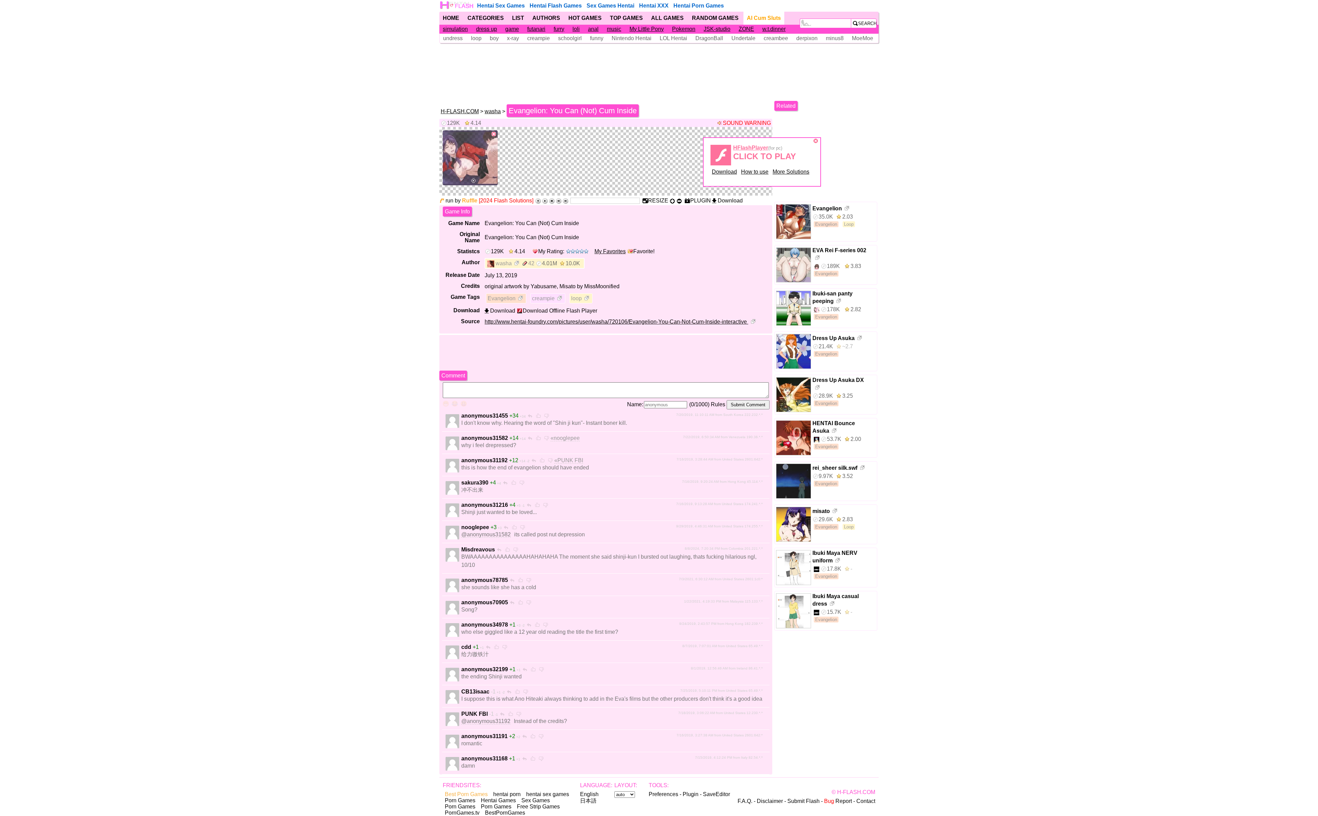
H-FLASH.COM (460, 111)
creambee (776, 38)
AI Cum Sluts (764, 18)
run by (461, 200)
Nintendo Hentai (631, 38)
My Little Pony (646, 29)
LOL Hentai (673, 38)
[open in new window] (517, 264)
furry (559, 29)
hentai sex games (547, 794)
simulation (455, 29)
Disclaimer (770, 801)
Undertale (743, 38)
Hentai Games (498, 800)
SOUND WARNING (747, 123)
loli (576, 29)
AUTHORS (546, 18)
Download (724, 172)
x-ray (513, 38)
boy (494, 38)
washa (493, 111)
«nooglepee (565, 438)
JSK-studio (717, 29)
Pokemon (683, 29)
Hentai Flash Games (556, 6)
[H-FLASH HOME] (457, 5)
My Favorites (610, 251)
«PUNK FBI (568, 460)
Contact (865, 801)
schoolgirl (570, 38)
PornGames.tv (462, 813)
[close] (494, 134)
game (512, 29)
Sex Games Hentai (610, 6)
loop (476, 38)
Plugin (690, 794)
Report (838, 801)
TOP (626, 18)
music (614, 29)
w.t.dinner (774, 29)
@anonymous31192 (485, 721)
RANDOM (715, 18)
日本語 (588, 801)
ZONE (746, 29)
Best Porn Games (466, 794)
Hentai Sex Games (501, 6)
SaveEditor (716, 794)
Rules (718, 404)
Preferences (663, 794)
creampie (538, 38)
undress (453, 38)
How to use (754, 172)
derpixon (807, 38)
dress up (486, 29)
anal (593, 29)
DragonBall (709, 38)
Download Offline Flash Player (560, 311)
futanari (536, 29)
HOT (585, 18)
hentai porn (507, 794)
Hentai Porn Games (698, 6)
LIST (518, 18)
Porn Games (460, 800)
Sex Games (535, 800)
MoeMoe (862, 38)
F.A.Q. (745, 801)
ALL (667, 18)
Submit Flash (803, 801)
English (589, 794)
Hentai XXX (654, 6)
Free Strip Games (538, 806)
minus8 (835, 38)
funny (596, 38)
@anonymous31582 (486, 534)
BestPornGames (505, 813)
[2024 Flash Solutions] (506, 200)
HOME (451, 18)
